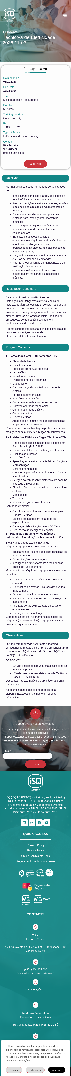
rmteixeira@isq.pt (13, 152)
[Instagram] (32, 822)
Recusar (14, 1070)
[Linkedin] (24, 822)
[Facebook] (39, 822)
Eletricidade (10, 31)
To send (35, 764)
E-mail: (7, 751)
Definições (35, 1070)
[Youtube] (46, 822)
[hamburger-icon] (64, 16)
